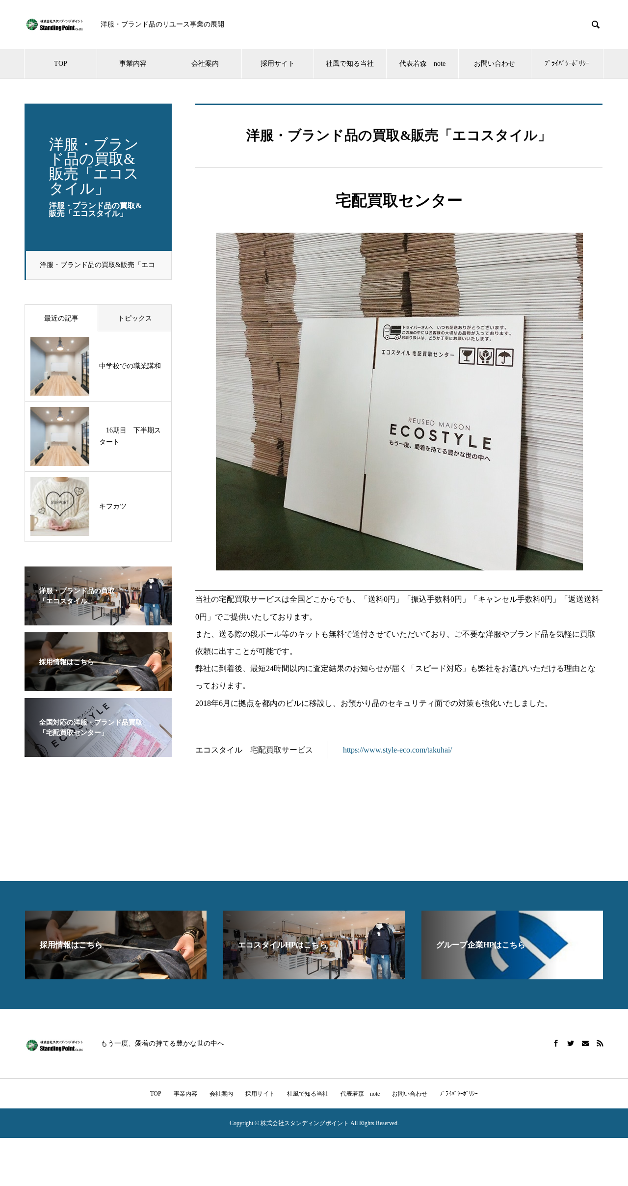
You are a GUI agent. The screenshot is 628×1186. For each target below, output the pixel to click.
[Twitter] (570, 1043)
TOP (60, 63)
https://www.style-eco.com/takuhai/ (397, 750)
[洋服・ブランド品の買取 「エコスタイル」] (98, 619)
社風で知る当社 (350, 63)
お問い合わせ (494, 63)
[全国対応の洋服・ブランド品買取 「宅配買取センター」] (98, 751)
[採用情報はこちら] (98, 685)
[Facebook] (555, 1043)
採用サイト (278, 63)
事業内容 (133, 63)
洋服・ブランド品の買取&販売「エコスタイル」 (97, 270)
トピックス (135, 318)
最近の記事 (61, 318)
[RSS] (600, 1043)
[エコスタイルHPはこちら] (314, 975)
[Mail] (585, 1043)
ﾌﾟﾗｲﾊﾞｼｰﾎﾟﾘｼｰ (567, 63)
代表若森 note (422, 63)
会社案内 (205, 63)
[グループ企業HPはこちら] (512, 975)
